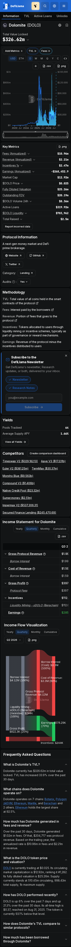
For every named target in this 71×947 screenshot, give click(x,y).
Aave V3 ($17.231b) (53, 461)
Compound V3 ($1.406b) (19, 483)
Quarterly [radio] (31, 528)
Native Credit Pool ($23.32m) (21, 490)
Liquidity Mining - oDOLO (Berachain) (34, 605)
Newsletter (20, 379)
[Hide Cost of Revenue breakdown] (5, 569)
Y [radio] (52, 58)
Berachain (50, 803)
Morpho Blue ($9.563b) (18, 475)
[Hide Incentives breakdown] (5, 598)
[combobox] (54, 6)
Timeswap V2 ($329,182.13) (20, 461)
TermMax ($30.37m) (45, 468)
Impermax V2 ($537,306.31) (20, 505)
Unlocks (62, 16)
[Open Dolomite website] (60, 25)
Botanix (49, 799)
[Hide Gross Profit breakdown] (5, 583)
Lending (25, 272)
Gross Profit (16, 583)
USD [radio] (12, 58)
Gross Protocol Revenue (25, 553)
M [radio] (42, 58)
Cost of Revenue (20, 568)
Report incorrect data (17, 226)
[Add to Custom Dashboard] (36, 66)
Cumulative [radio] (59, 528)
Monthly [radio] (45, 528)
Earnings (14, 612)
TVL (26, 16)
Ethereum (20, 803)
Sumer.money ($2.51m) (17, 497)
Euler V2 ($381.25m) (16, 468)
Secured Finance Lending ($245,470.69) (29, 512)
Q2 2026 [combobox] (12, 639)
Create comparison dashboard (48, 453)
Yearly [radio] (19, 528)
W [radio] (36, 58)
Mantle (32, 803)
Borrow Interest (20, 561)
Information (11, 16)
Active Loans (43, 16)
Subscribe (31, 407)
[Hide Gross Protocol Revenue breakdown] (5, 554)
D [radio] (30, 58)
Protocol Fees (18, 590)
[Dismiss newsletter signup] (66, 355)
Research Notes (24, 388)
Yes (22, 281)
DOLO (7, 868)
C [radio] (58, 58)
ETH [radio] (21, 58)
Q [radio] (47, 58)
